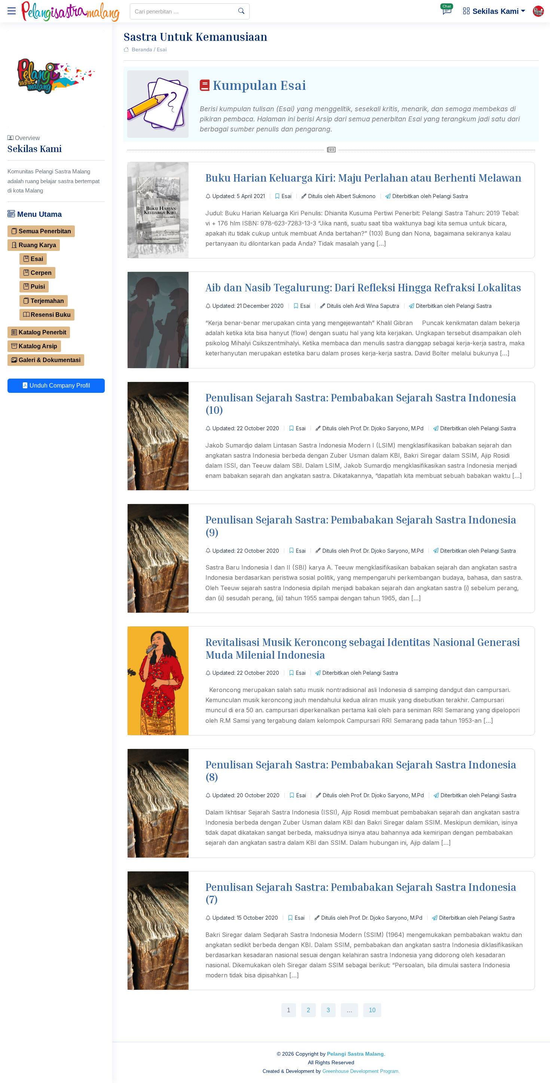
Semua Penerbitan (44, 231)
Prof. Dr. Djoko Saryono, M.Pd (387, 428)
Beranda (142, 49)
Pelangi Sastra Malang (355, 1054)
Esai (36, 259)
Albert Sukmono (356, 196)
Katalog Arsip (37, 346)
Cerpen (40, 273)
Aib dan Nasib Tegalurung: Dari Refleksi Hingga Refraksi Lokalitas (363, 287)
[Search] (241, 11)
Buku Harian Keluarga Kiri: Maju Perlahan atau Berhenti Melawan (363, 178)
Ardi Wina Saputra (377, 306)
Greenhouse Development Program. (361, 1071)
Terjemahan (46, 301)
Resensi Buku (50, 315)
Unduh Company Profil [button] (59, 385)
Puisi (37, 286)
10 (372, 1008)
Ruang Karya (36, 245)
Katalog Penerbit (41, 332)
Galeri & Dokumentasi (48, 360)
